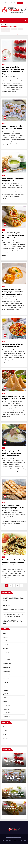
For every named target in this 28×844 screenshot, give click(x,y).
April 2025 (5, 694)
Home (3, 840)
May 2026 (5, 644)
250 (18, 585)
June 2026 (5, 640)
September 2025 (7, 675)
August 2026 (6, 633)
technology (20, 28)
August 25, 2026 (8, 76)
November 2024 (7, 713)
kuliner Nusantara (13, 26)
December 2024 (7, 709)
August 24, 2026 (8, 131)
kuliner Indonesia (4, 26)
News (4, 734)
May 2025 (5, 690)
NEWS (15, 840)
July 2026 (5, 637)
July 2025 (5, 682)
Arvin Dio (16, 183)
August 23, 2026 (8, 349)
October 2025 (6, 671)
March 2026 (6, 652)
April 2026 (5, 648)
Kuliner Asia (3, 31)
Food (4, 64)
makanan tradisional (5, 28)
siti (15, 76)
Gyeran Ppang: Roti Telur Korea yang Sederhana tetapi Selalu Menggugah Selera (13, 292)
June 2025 (5, 686)
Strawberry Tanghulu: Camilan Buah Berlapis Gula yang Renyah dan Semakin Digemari (13, 598)
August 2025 (6, 678)
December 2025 (7, 663)
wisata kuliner (14, 28)
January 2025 (6, 705)
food (8, 31)
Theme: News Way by (11, 837)
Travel (4, 741)
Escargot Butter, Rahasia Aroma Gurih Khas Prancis (14, 778)
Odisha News (18, 837)
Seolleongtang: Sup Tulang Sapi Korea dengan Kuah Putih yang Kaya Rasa (12, 453)
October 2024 (6, 716)
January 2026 (6, 659)
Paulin (16, 131)
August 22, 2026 (8, 510)
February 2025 (6, 701)
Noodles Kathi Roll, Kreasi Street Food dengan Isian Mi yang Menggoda (13, 235)
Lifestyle (5, 730)
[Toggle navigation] (14, 20)
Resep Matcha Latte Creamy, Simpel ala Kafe (14, 793)
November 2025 (7, 667)
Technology (6, 738)
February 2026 (6, 656)
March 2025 (6, 697)
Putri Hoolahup (18, 240)
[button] (25, 20)
